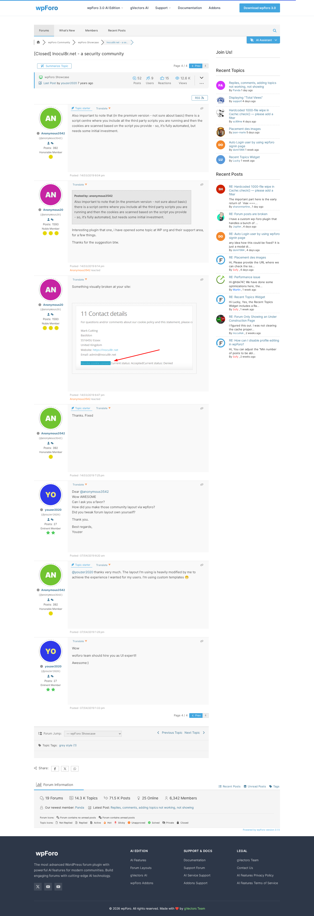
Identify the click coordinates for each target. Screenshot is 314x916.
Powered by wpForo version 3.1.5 (261, 829)
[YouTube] (48, 887)
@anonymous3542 (94, 492)
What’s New (67, 30)
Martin (237, 289)
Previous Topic (171, 732)
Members (91, 30)
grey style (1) (68, 745)
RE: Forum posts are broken (248, 214)
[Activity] (52, 143)
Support (161, 8)
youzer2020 (69, 83)
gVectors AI (139, 8)
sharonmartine (241, 206)
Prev (197, 65)
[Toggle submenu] (122, 8)
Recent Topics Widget (244, 157)
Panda (237, 90)
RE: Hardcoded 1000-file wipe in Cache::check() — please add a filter (251, 190)
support (237, 101)
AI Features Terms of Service (257, 883)
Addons (214, 8)
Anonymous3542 (53, 133)
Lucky (236, 160)
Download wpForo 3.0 (260, 8)
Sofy (235, 269)
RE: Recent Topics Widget (247, 297)
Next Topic (193, 732)
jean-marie (239, 132)
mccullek (238, 333)
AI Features (138, 860)
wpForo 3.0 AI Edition (103, 8)
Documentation (190, 8)
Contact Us (245, 868)
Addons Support (195, 883)
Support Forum (194, 868)
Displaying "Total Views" (246, 97)
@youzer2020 (82, 572)
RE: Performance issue (244, 277)
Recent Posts (117, 30)
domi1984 (239, 149)
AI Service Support (197, 875)
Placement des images (245, 129)
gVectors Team (248, 860)
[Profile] (48, 143)
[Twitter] (38, 887)
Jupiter (237, 226)
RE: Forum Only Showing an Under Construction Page (253, 318)
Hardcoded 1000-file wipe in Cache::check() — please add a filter (251, 114)
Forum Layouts (141, 868)
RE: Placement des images (247, 257)
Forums (44, 30)
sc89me (237, 121)
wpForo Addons (141, 883)
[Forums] (38, 42)
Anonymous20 (53, 209)
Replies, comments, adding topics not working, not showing (252, 84)
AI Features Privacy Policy (255, 875)
